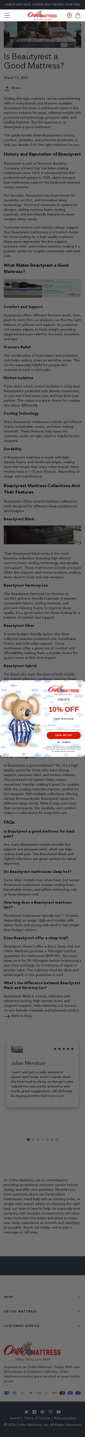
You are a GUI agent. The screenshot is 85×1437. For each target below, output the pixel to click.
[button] (7, 15)
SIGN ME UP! (63, 735)
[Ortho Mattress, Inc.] (42, 15)
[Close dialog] (79, 685)
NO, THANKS (64, 742)
